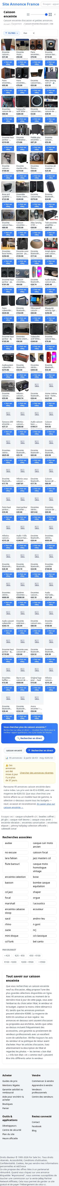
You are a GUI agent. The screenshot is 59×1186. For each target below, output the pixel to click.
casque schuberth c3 (26, 816)
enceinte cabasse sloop (15, 911)
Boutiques (7, 1104)
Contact (36, 1122)
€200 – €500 (27, 961)
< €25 (7, 955)
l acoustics (39, 903)
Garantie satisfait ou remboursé (12, 1091)
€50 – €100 (35, 955)
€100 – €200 (10, 961)
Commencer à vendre (43, 1081)
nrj (34, 930)
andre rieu (39, 918)
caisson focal (40, 852)
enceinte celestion (15, 877)
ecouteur (38, 909)
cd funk (9, 941)
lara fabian (11, 858)
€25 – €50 (20, 955)
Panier (5, 1108)
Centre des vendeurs (42, 1096)
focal (8, 897)
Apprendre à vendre (42, 1085)
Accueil (7, 24)
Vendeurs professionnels (39, 1091)
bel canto (38, 941)
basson (9, 882)
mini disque (11, 935)
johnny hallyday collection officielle (28, 825)
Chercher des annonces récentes (36, 772)
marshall (10, 903)
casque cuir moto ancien (43, 844)
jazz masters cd (42, 858)
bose (36, 877)
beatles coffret (46, 816)
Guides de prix (9, 1081)
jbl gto (4, 819)
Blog (34, 1130)
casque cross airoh (41, 819)
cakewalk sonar (9, 828)
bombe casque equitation (41, 884)
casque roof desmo (19, 819)
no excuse (10, 852)
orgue (36, 897)
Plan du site (8, 1134)
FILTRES (11, 33)
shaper (37, 892)
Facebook (36, 1126)
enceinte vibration (10, 822)
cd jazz (9, 892)
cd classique (40, 935)
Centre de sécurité (11, 1129)
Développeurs (9, 1125)
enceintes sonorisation (33, 822)
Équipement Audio (16, 24)
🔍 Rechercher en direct (40, 750)
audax (8, 843)
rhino (8, 924)
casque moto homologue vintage (40, 867)
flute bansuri (12, 864)
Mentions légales (11, 1085)
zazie (8, 930)
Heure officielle (10, 1138)
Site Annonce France (20, 4)
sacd (7, 918)
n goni (36, 924)
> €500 (42, 961)
